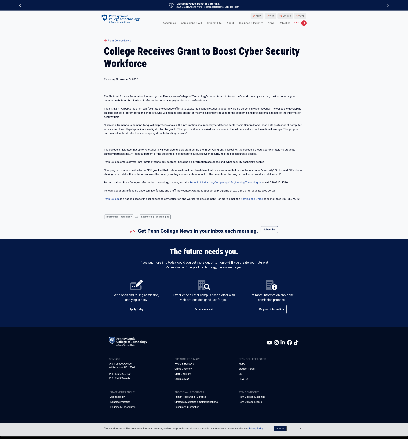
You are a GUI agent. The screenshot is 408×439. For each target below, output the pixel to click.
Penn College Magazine (252, 396)
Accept (280, 428)
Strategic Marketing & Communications (196, 401)
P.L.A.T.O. (243, 378)
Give (301, 16)
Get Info (287, 16)
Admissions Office (252, 198)
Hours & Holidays (184, 363)
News (271, 23)
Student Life (214, 23)
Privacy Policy (256, 428)
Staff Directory (183, 373)
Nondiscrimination (120, 401)
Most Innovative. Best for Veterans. (198, 4)
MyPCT (243, 363)
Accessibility (117, 396)
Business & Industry (251, 23)
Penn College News (119, 40)
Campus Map (182, 378)
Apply (258, 16)
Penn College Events (250, 401)
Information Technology (119, 216)
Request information (271, 309)
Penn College (112, 198)
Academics (169, 23)
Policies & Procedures (122, 407)
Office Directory (183, 368)
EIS (240, 373)
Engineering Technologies (155, 216)
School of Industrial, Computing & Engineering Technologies (225, 182)
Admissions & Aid (191, 23)
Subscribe (269, 229)
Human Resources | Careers (190, 396)
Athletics (285, 23)
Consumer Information (187, 407)
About (230, 23)
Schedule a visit (204, 309)
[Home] (120, 19)
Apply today (136, 309)
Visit (271, 16)
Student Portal (247, 368)
